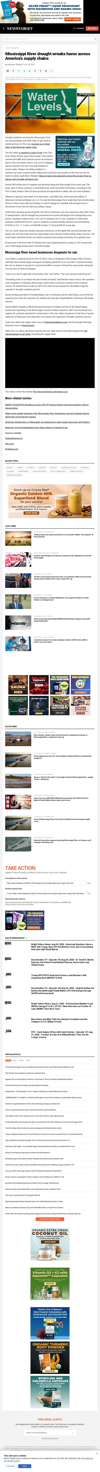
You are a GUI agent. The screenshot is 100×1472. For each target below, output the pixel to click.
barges (12, 77)
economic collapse (49, 77)
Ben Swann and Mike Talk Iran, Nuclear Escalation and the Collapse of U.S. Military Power (59, 1020)
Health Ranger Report (15, 938)
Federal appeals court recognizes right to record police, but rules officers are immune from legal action (43, 1122)
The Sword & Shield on (43, 391)
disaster (32, 77)
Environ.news (28, 325)
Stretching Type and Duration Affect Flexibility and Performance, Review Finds (34, 1159)
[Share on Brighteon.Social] (8, 70)
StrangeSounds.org (14, 438)
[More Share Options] (51, 70)
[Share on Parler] (35, 70)
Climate (18, 77)
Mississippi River (39, 471)
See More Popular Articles (50, 1219)
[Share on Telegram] (24, 70)
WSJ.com (9, 444)
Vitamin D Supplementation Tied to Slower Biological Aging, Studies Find (32, 1104)
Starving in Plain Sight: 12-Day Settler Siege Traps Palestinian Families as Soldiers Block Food (40, 1146)
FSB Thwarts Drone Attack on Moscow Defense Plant (25, 1073)
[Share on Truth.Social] (40, 70)
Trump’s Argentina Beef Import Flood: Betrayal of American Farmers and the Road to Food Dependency (44, 1134)
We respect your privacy (50, 1438)
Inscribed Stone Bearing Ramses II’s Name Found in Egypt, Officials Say (32, 1183)
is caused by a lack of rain (30, 153)
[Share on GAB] (30, 70)
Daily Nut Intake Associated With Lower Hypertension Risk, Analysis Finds (33, 1189)
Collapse (14, 48)
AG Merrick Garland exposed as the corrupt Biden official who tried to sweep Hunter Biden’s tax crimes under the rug (62, 578)
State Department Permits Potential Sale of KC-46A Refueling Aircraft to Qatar (34, 1201)
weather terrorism (41, 79)
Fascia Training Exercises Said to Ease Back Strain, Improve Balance (30, 1110)
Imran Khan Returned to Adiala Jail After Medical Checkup (26, 1085)
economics (61, 77)
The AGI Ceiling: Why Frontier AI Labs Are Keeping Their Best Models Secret (33, 1128)
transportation (29, 79)
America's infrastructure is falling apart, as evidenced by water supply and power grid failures (47, 422)
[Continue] (73, 1433)
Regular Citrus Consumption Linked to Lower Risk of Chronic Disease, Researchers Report (39, 1079)
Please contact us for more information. (19, 904)
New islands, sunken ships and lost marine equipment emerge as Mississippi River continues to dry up (60, 736)
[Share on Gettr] (46, 70)
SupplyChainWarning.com (56, 322)
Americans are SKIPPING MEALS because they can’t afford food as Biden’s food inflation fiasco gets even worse (61, 799)
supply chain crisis (16, 79)
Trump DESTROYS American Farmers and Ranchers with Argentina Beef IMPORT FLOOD (58, 976)
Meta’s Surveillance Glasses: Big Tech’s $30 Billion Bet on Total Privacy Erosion (34, 1208)
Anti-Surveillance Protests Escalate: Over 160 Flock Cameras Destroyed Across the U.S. (37, 1140)
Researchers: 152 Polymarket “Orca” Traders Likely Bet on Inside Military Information (36, 1091)
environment (77, 77)
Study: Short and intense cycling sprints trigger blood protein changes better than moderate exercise (42, 1214)
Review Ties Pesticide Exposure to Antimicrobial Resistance (27, 1153)
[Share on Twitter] (19, 70)
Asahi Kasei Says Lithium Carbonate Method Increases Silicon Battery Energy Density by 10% (39, 1165)
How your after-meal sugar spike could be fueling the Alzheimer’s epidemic (33, 1171)
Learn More (11, 1466)
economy (69, 77)
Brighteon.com (61, 391)
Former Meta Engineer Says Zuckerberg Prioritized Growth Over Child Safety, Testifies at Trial (39, 1067)
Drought (38, 77)
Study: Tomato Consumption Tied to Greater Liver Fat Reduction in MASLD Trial (34, 1177)
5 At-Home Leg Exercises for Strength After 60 (22, 1195)
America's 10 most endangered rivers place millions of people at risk (36, 427)
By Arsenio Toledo (13, 64)
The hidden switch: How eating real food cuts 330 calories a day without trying (34, 1116)
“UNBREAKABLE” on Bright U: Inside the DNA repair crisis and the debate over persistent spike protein (43, 1097)
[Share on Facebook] (13, 70)
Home (7, 48)
